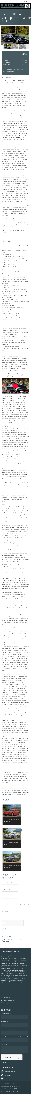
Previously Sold (13, 1088)
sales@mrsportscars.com (9, 1000)
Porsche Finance (15, 1090)
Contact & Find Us (5, 1091)
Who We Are (23, 1090)
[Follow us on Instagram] (28, 1)
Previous (4, 35)
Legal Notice (15, 1091)
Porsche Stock (5, 1086)
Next (28, 35)
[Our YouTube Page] (27, 1)
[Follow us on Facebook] (25, 1)
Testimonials (4, 1088)
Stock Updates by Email (16, 1086)
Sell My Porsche (5, 1090)
